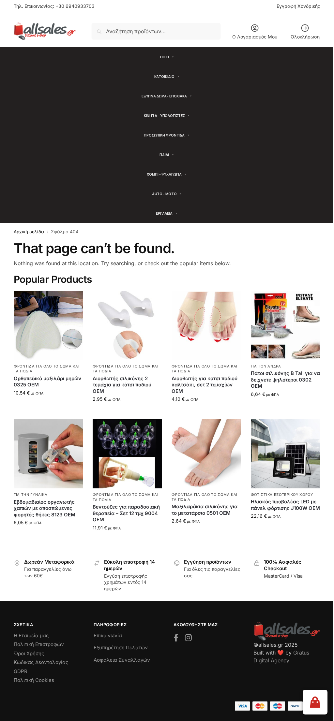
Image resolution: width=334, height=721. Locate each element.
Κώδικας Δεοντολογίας (41, 662)
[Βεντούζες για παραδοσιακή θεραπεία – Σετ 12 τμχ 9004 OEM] (127, 453)
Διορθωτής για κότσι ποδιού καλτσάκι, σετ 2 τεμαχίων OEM (204, 384)
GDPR (20, 671)
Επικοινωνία (108, 635)
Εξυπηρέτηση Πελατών (121, 647)
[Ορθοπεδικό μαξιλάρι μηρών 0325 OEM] (48, 325)
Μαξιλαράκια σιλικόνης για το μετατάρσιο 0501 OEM (204, 509)
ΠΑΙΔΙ (164, 154)
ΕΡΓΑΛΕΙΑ (164, 213)
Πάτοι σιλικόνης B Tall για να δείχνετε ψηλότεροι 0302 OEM (285, 379)
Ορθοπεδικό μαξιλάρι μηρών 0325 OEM (47, 381)
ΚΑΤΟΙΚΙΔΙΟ (164, 76)
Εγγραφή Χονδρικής (298, 6)
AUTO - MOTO (164, 193)
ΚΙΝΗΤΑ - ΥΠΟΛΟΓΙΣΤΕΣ (164, 115)
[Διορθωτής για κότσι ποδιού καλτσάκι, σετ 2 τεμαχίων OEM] (206, 325)
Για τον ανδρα (266, 366)
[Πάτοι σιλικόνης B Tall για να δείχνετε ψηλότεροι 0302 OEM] (285, 325)
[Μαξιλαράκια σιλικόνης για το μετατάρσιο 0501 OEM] (206, 453)
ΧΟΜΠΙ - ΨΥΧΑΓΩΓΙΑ (164, 174)
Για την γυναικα (31, 494)
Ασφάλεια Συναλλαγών (122, 660)
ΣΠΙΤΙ (164, 56)
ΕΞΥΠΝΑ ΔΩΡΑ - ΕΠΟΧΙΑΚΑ (164, 96)
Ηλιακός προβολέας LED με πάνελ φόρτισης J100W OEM (285, 504)
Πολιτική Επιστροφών (39, 644)
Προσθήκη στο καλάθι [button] (48, 406)
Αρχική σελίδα (29, 231)
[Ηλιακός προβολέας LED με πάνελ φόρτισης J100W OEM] (285, 453)
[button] (315, 702)
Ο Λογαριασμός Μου (254, 36)
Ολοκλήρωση (305, 36)
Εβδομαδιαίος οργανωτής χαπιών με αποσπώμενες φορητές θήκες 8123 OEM (44, 508)
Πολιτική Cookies (34, 680)
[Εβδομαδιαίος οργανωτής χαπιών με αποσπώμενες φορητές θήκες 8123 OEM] (48, 453)
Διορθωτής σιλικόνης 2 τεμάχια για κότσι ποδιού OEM (122, 384)
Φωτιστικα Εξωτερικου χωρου (282, 494)
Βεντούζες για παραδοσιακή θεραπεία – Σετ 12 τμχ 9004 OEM (126, 513)
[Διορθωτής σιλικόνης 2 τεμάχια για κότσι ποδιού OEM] (127, 325)
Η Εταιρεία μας (31, 635)
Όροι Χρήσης (29, 653)
